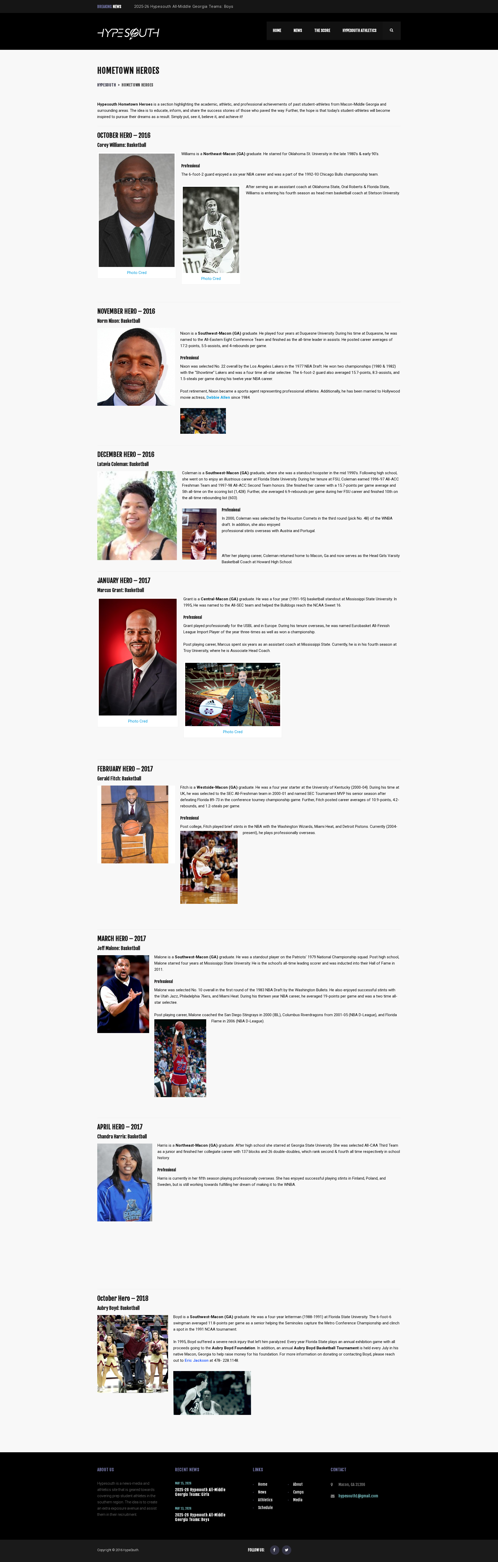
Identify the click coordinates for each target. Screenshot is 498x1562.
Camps (298, 1492)
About (298, 1484)
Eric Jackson (197, 1360)
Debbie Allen (218, 397)
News (262, 1492)
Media (297, 1499)
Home (262, 1484)
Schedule (265, 1507)
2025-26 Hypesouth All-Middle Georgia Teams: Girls (200, 1492)
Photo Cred (137, 272)
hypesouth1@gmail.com (358, 1496)
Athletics (265, 1499)
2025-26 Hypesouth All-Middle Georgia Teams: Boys (200, 1517)
